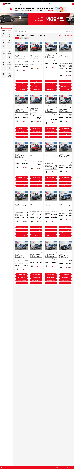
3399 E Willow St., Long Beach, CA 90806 (49, 0)
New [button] (34, 4)
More (43, 4)
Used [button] (38, 4)
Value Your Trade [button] (21, 89)
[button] (4, 19)
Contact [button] (54, 3)
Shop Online (28, 3)
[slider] (1, 28)
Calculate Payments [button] (22, 86)
